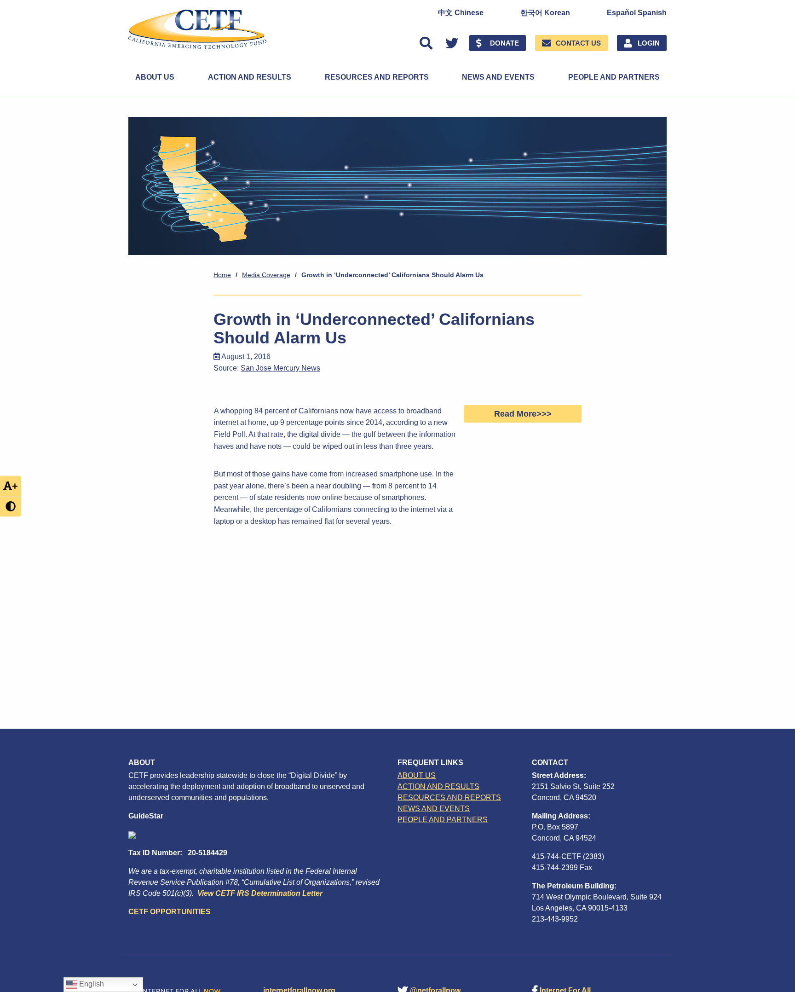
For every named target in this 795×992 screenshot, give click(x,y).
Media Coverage (266, 274)
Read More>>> (523, 413)
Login (649, 43)
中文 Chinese (461, 13)
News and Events (498, 77)
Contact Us (578, 43)
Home (222, 274)
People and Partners (614, 77)
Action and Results (249, 77)
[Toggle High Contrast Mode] (10, 506)
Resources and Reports (377, 77)
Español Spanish (637, 13)
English (90, 984)
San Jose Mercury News (280, 368)
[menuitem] (461, 13)
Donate (504, 43)
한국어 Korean (545, 13)
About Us (154, 77)
